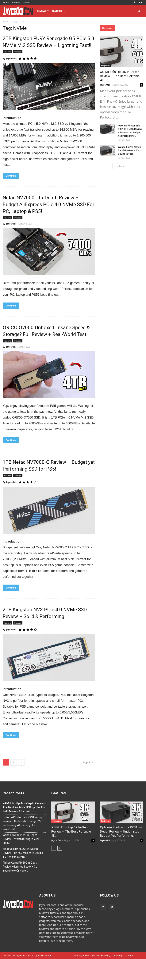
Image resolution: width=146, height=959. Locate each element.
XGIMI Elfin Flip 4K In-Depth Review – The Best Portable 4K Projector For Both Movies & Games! (24, 807)
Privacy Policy (81, 955)
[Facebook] (134, 2)
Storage (17, 51)
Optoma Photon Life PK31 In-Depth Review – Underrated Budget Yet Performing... (121, 831)
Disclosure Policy (101, 955)
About (26, 2)
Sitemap (118, 955)
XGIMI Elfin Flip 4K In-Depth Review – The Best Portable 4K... (120, 76)
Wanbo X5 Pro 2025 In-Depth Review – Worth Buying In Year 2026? (21, 838)
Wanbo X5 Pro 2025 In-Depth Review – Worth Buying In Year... (130, 150)
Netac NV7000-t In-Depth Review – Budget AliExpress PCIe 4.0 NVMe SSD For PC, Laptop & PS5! (48, 204)
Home (6, 2)
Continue (11, 175)
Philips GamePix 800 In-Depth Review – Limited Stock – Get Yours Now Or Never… (20, 866)
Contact (16, 2)
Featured (57, 10)
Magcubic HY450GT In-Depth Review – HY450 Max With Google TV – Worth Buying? (23, 852)
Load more (120, 166)
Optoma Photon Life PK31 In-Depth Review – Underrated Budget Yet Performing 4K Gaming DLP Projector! (24, 823)
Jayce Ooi (11, 58)
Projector (105, 65)
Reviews (41, 10)
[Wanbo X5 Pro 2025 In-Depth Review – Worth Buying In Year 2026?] (107, 150)
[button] (138, 11)
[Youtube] (140, 2)
